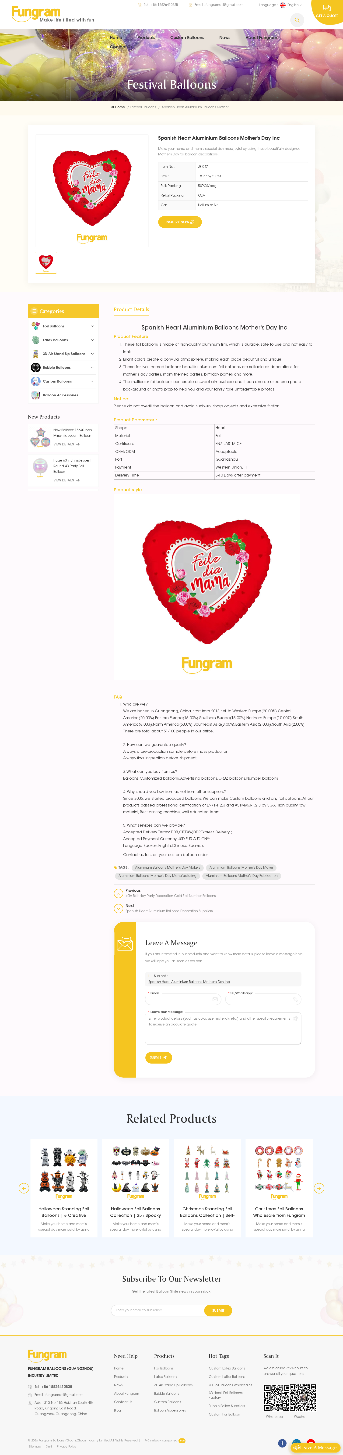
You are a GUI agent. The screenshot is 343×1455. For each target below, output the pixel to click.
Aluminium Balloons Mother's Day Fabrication (242, 876)
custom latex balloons (227, 1368)
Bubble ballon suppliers (227, 1406)
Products (146, 37)
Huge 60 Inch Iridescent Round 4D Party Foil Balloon (72, 466)
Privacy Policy (67, 1446)
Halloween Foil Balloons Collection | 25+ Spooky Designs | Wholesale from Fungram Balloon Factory (64, 1213)
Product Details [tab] (131, 309)
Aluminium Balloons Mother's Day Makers (167, 868)
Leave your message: (165, 1012)
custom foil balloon (224, 1414)
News (224, 37)
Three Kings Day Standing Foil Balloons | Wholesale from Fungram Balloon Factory (279, 1213)
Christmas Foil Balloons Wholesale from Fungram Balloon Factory (207, 1213)
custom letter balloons (227, 1377)
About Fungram (261, 37)
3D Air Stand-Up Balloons (64, 353)
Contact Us (121, 46)
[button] (319, 1188)
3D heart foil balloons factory (226, 1396)
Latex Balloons (55, 340)
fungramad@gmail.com (225, 5)
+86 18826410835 (164, 5)
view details (63, 444)
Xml (49, 1446)
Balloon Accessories (60, 395)
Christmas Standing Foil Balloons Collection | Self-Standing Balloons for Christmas (135, 1213)
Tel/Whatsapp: (240, 993)
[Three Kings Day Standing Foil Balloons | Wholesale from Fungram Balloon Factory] (279, 1172)
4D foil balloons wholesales (230, 1385)
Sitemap (35, 1446)
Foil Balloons (53, 326)
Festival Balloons (143, 107)
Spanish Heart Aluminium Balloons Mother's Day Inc (189, 982)
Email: (153, 993)
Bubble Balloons (57, 367)
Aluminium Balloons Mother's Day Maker (241, 868)
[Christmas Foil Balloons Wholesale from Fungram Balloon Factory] (207, 1172)
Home (116, 37)
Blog (117, 1410)
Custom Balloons (187, 37)
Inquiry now (177, 222)
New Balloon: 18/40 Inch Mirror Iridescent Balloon (72, 433)
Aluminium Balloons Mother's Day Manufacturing (157, 876)
